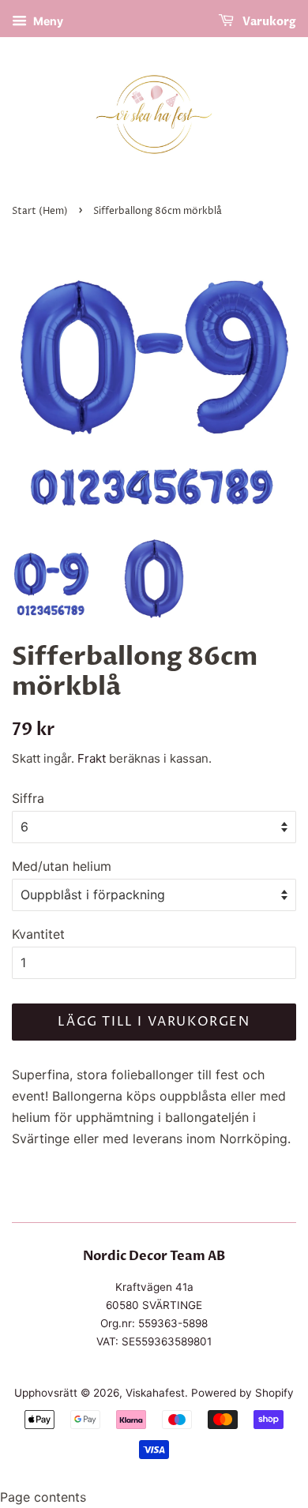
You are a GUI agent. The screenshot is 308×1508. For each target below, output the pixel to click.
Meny (47, 21)
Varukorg (268, 21)
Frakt (91, 758)
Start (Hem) (40, 211)
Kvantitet (38, 934)
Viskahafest (155, 1392)
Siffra (28, 798)
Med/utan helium (61, 866)
